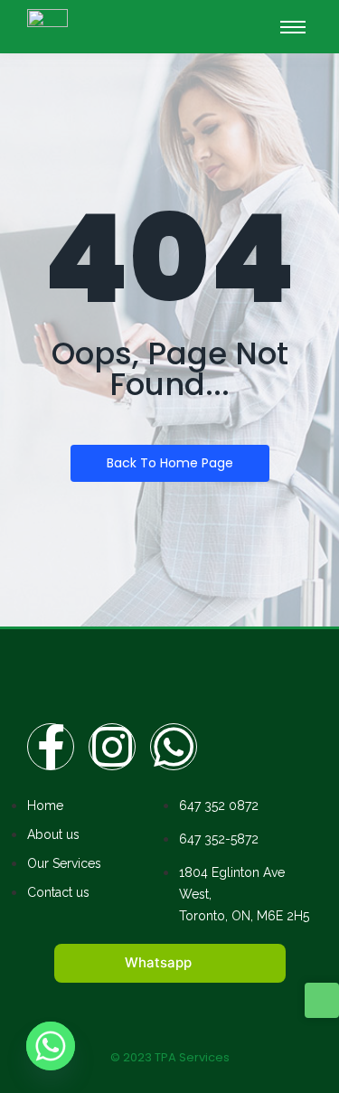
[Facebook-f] (50, 746)
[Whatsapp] (173, 746)
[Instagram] (112, 746)
